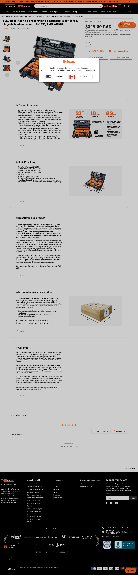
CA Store (83, 77)
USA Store (59, 77)
